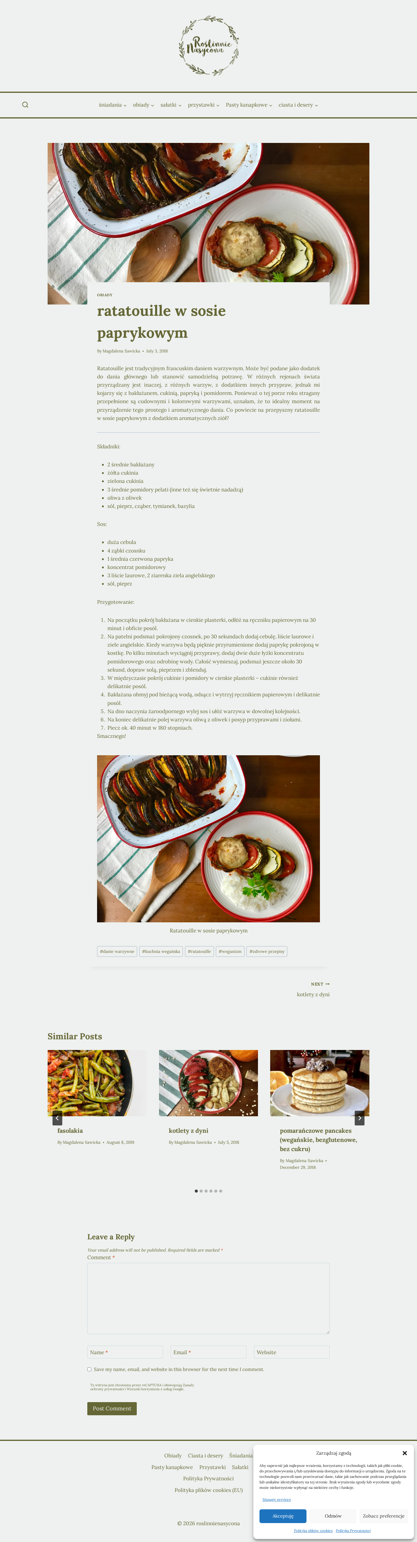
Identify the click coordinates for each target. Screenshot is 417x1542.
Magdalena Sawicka (121, 351)
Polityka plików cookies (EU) (209, 1490)
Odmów (333, 1516)
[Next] (359, 1118)
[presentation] (97, 1083)
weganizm (230, 951)
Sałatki (240, 1467)
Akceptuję (283, 1516)
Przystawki (212, 1467)
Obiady (105, 295)
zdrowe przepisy (267, 951)
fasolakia (70, 1130)
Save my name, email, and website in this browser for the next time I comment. (179, 1369)
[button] (405, 1453)
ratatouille (199, 951)
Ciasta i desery (205, 1455)
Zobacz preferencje (383, 1516)
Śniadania (241, 1455)
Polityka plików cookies (313, 1530)
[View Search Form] (25, 105)
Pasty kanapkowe (172, 1467)
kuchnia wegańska (161, 951)
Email (182, 1352)
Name (99, 1352)
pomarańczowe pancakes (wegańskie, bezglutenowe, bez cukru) (318, 1140)
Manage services (277, 1499)
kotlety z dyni (313, 989)
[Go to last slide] (57, 1118)
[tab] (196, 1191)
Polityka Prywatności (353, 1530)
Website (266, 1352)
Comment (101, 1257)
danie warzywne (117, 951)
